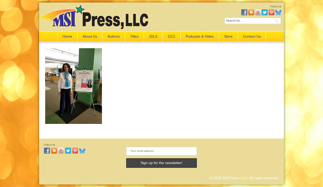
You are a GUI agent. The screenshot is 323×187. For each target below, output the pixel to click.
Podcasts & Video (200, 36)
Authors (113, 36)
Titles (134, 36)
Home (67, 36)
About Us (90, 36)
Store (228, 36)
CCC (171, 36)
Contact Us (252, 36)
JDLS (153, 36)
